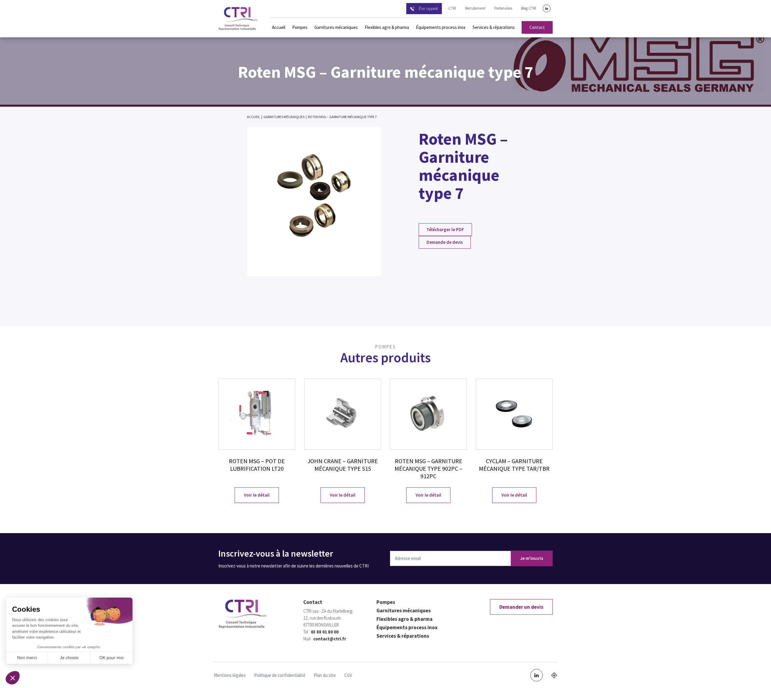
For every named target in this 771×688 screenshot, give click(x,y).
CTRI (452, 8)
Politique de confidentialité (279, 675)
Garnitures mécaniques (336, 27)
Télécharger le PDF (445, 229)
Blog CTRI (528, 8)
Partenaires (503, 8)
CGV (348, 675)
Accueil (278, 27)
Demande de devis (444, 242)
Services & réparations (494, 27)
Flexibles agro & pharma (387, 27)
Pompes (299, 27)
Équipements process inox (441, 27)
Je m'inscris (531, 558)
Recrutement (475, 8)
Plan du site (325, 675)
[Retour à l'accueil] (238, 19)
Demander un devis (521, 607)
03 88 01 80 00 (325, 632)
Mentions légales (230, 675)
